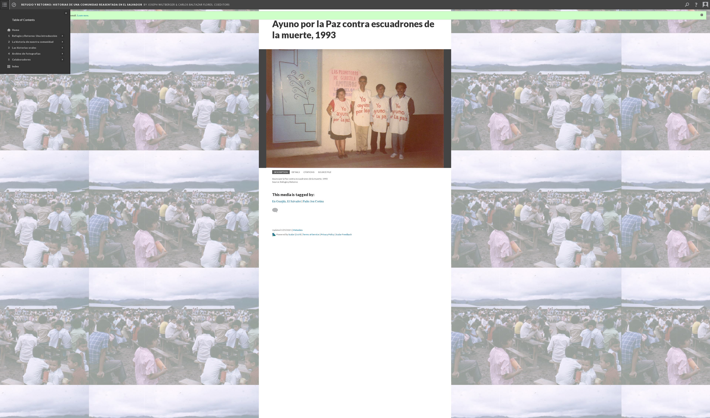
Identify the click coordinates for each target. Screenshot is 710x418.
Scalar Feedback (344, 234)
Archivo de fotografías (26, 53)
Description (281, 172)
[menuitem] (4, 4)
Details (296, 172)
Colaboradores (21, 59)
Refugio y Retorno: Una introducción (34, 35)
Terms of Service (311, 234)
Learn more (82, 15)
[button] (696, 4)
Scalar (291, 234)
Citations (308, 172)
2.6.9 (297, 234)
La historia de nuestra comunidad (32, 41)
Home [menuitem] (15, 29)
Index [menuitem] (15, 66)
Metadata (297, 230)
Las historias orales (24, 47)
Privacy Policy (327, 234)
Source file (324, 172)
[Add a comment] (276, 210)
